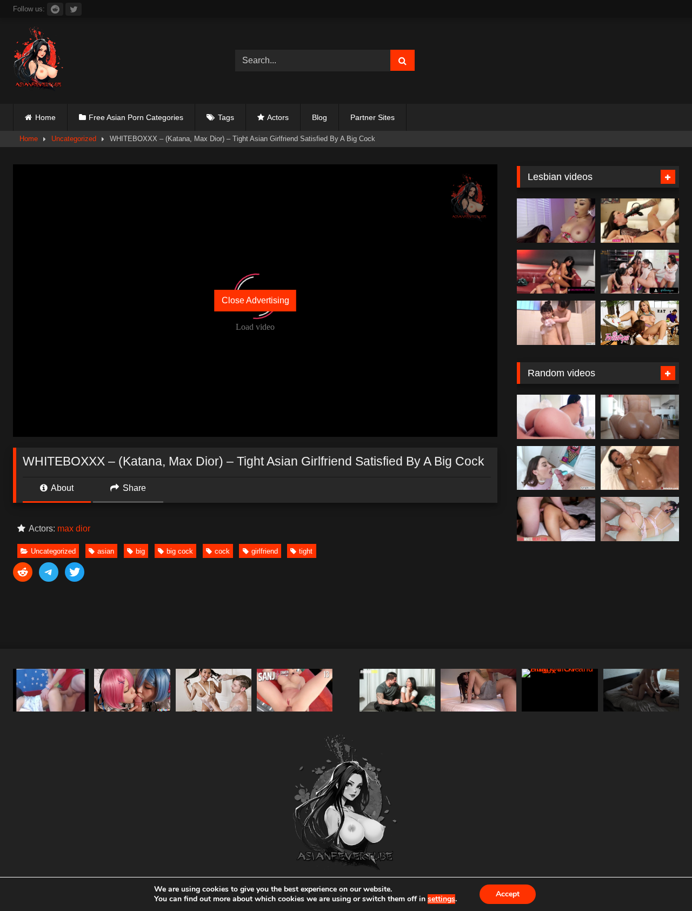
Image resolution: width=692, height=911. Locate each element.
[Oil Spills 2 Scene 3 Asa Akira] (640, 468)
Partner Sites (372, 117)
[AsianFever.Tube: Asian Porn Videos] (39, 60)
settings (441, 899)
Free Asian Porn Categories (136, 117)
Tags (226, 117)
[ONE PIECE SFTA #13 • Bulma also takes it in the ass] (294, 690)
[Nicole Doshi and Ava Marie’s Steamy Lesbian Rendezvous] (556, 220)
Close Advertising (255, 300)
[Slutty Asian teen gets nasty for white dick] (556, 519)
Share (133, 488)
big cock (180, 551)
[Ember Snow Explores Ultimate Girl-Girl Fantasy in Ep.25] (556, 272)
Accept (508, 894)
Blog (319, 117)
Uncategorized (73, 139)
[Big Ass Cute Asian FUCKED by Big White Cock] (640, 519)
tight (305, 551)
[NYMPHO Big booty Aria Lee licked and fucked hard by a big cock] (556, 468)
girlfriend (264, 551)
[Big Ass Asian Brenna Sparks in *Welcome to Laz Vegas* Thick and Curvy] (556, 417)
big (140, 551)
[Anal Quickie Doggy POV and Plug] (559, 690)
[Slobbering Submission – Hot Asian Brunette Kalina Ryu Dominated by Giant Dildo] (640, 220)
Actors (278, 117)
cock (222, 551)
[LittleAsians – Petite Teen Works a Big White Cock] (213, 690)
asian (105, 551)
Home (45, 117)
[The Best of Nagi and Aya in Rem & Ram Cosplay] (132, 690)
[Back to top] (658, 878)
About (61, 488)
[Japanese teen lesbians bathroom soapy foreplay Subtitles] (556, 323)
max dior (73, 528)
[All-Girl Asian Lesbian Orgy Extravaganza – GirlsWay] (640, 272)
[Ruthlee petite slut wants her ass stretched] (640, 417)
